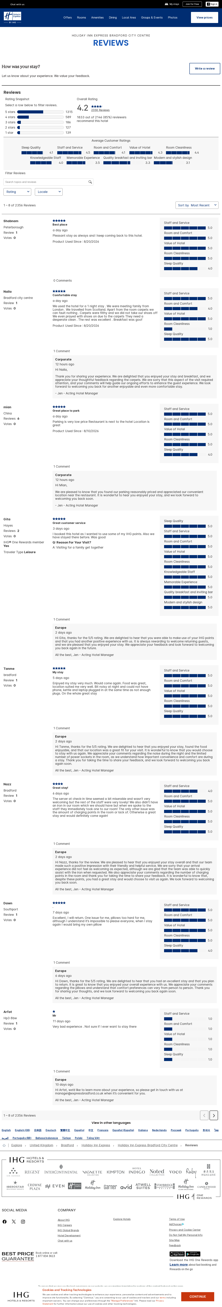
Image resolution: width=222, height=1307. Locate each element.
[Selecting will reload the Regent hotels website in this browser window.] (32, 1171)
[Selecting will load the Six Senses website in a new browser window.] (13, 1171)
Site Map (174, 1240)
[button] (212, 4)
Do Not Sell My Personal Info (186, 1234)
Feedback (175, 1245)
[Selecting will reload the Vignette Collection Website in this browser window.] (92, 1171)
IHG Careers (65, 1225)
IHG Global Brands (68, 1230)
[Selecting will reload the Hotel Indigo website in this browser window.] (137, 1171)
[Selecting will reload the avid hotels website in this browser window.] (126, 1186)
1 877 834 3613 (45, 1256)
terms (163, 1297)
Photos (172, 17)
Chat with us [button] (17, 4)
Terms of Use (177, 1219)
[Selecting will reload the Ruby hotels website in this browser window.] (191, 1171)
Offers (67, 17)
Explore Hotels (122, 1219)
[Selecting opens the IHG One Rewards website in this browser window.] (194, 1196)
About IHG (64, 1219)
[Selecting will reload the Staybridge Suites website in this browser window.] (165, 1186)
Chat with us (65, 1240)
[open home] (5, 1145)
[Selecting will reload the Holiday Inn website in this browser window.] (92, 1186)
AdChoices (175, 1224)
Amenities (97, 17)
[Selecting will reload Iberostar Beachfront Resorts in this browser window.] (15, 1186)
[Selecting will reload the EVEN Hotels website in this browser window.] (55, 1186)
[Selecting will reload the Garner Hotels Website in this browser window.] (110, 1186)
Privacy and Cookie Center (185, 1229)
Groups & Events (152, 17)
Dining (113, 17)
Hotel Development (69, 1235)
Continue (198, 1296)
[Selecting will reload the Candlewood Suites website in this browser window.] (206, 1186)
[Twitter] (13, 1221)
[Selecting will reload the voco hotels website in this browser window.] (175, 1171)
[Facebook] (5, 1221)
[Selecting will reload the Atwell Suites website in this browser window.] (143, 1186)
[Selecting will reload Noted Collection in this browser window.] (157, 1171)
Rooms (81, 17)
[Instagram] (23, 1221)
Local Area (129, 17)
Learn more (179, 1264)
